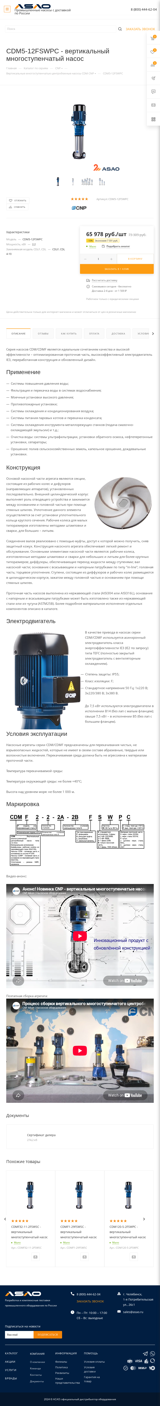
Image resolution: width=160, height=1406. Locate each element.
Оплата (94, 333)
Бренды (11, 1378)
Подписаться (48, 1334)
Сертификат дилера (41, 1135)
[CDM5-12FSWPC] (80, 131)
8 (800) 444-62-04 (144, 9)
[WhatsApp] (152, 1353)
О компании (37, 1362)
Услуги (10, 1370)
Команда (35, 1368)
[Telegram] (145, 1353)
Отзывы (43, 333)
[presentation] (5, 1219)
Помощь (91, 1353)
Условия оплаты (94, 1361)
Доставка (118, 333)
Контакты (36, 1375)
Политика (61, 1367)
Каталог (11, 1353)
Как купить (69, 333)
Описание (18, 333)
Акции (10, 1361)
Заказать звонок (140, 29)
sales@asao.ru (133, 1312)
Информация (66, 1353)
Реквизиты (62, 1373)
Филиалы (61, 1361)
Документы (37, 1381)
